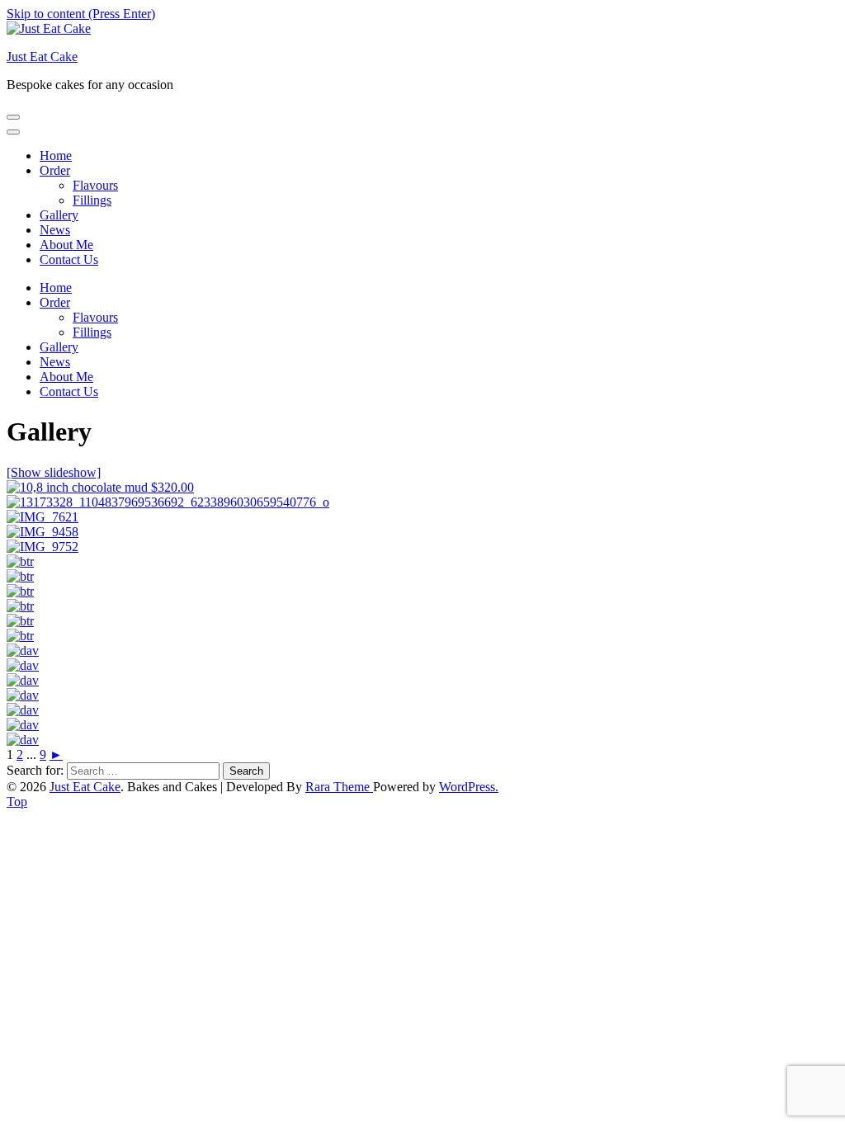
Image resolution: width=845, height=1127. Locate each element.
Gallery (59, 215)
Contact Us (69, 259)
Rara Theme (339, 787)
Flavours (95, 185)
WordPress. (468, 787)
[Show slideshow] (54, 472)
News (55, 230)
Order (55, 170)
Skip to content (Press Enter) (81, 14)
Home (56, 156)
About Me (66, 245)
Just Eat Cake (42, 57)
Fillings (92, 200)
